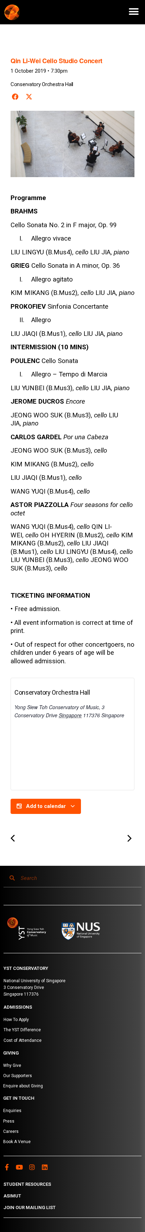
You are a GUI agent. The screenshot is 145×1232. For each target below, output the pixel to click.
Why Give (12, 1065)
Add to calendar (46, 806)
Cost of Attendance (23, 1040)
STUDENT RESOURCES (27, 1184)
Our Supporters (17, 1075)
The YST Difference (22, 1029)
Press (8, 1121)
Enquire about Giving (23, 1085)
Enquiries (12, 1110)
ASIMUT (12, 1195)
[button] (133, 11)
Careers (11, 1131)
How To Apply (16, 1019)
